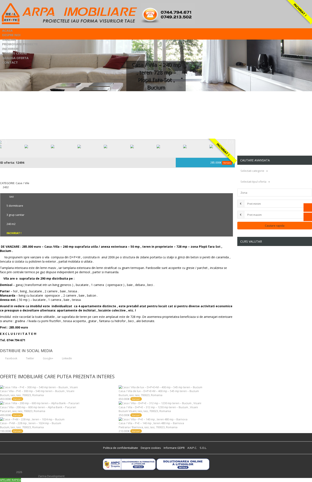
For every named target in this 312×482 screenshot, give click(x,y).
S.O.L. (203, 448)
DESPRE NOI (11, 35)
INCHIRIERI (10, 49)
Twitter (29, 358)
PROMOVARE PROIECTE (20, 44)
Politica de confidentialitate (120, 448)
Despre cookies (151, 448)
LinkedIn (66, 358)
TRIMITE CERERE (14, 53)
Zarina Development (51, 476)
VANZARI (9, 39)
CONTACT (10, 62)
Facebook (11, 358)
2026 (19, 472)
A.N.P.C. (192, 448)
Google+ (47, 358)
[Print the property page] (1, 191)
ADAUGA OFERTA (15, 58)
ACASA (7, 30)
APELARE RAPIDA (10, 480)
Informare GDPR (174, 448)
